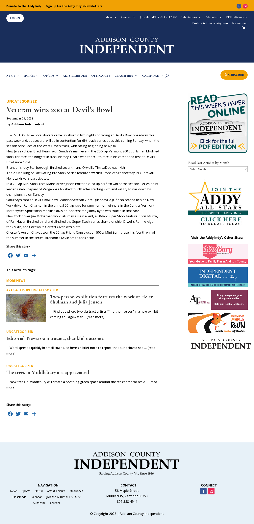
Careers (55, 503)
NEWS (10, 76)
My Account (240, 23)
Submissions (189, 17)
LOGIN (15, 18)
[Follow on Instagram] (245, 6)
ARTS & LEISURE (75, 76)
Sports (26, 491)
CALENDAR (150, 76)
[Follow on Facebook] (239, 6)
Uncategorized (22, 101)
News (13, 491)
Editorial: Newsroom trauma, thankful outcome (55, 338)
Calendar (36, 497)
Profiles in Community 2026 (210, 23)
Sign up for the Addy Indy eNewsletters (74, 6)
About (109, 17)
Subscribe (39, 503)
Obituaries (76, 491)
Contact (126, 17)
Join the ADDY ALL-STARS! (158, 17)
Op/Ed (39, 491)
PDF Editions (235, 17)
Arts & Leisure (18, 290)
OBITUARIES (100, 76)
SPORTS (29, 76)
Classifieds (19, 497)
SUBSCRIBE (236, 75)
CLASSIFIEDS (124, 76)
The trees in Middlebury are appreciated (47, 372)
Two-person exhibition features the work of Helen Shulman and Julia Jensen (102, 299)
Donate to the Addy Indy (23, 6)
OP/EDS (48, 76)
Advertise (211, 17)
